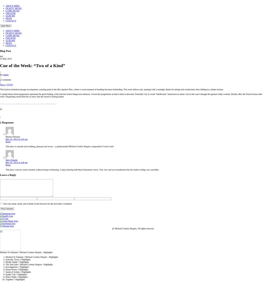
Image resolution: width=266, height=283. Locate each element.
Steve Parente (11, 160)
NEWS (9, 18)
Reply (8, 142)
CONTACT (11, 21)
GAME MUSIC (13, 11)
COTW (9, 85)
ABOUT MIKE (13, 6)
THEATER (11, 13)
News (2, 85)
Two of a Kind (9, 109)
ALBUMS (10, 16)
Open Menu (5, 26)
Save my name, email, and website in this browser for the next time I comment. (37, 204)
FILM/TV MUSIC (14, 8)
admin (6, 75)
